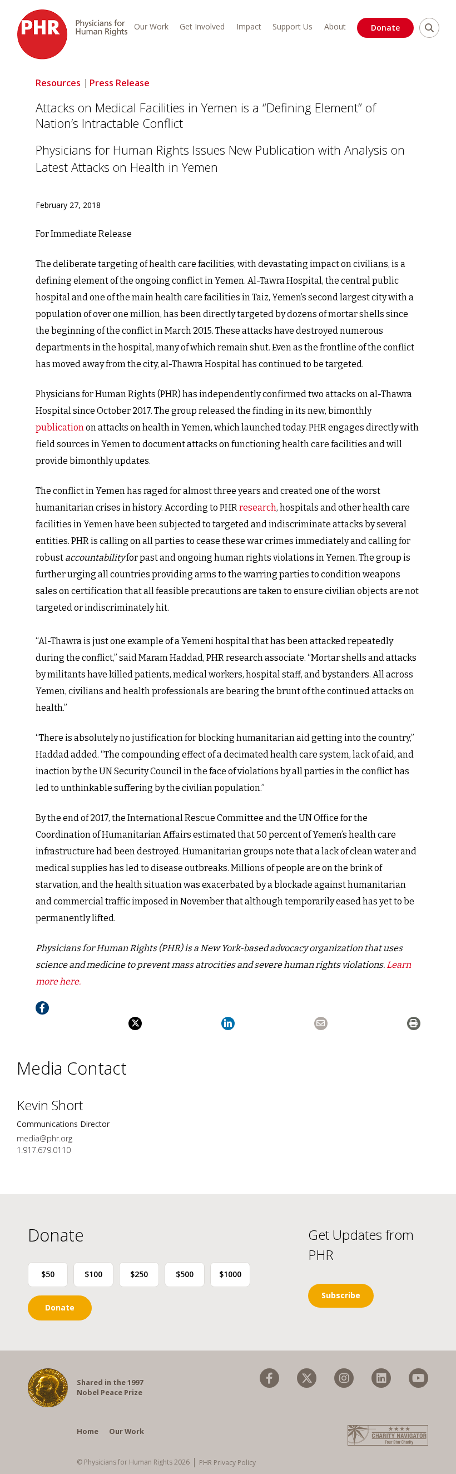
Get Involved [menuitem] (202, 26)
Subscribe (340, 1295)
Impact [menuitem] (248, 26)
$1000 (230, 1274)
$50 (47, 1274)
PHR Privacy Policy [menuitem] (227, 1462)
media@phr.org (44, 1138)
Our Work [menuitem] (151, 26)
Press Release (120, 83)
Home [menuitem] (87, 1431)
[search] (429, 28)
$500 (185, 1274)
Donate (385, 27)
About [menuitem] (335, 26)
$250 (139, 1274)
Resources (58, 83)
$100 (93, 1274)
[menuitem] (269, 1378)
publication (60, 427)
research (257, 507)
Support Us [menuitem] (292, 26)
